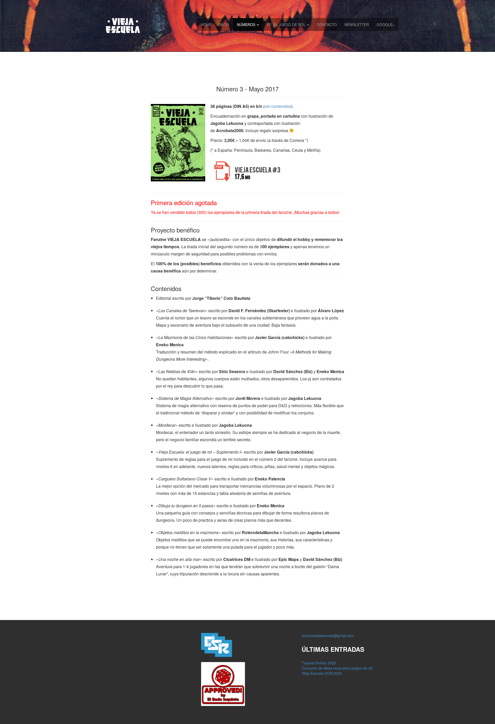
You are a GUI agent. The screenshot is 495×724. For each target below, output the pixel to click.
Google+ (385, 24)
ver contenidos (278, 106)
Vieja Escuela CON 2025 (322, 673)
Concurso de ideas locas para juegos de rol (337, 668)
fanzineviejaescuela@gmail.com (328, 635)
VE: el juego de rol (287, 24)
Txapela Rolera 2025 (319, 662)
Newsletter (356, 24)
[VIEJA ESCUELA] (120, 25)
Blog (224, 24)
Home (206, 24)
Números (246, 24)
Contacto (327, 24)
